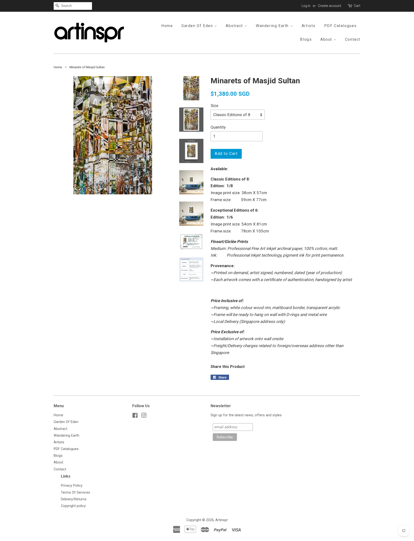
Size (214, 105)
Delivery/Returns (73, 499)
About (327, 39)
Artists (309, 25)
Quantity (218, 127)
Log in (306, 6)
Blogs (306, 39)
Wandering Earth (273, 25)
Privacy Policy (71, 486)
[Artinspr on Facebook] (135, 416)
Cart (357, 6)
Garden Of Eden (197, 25)
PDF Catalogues (340, 25)
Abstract (235, 25)
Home (167, 25)
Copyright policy (73, 506)
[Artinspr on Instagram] (143, 416)
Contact (352, 39)
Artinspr (221, 520)
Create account (329, 6)
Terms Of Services (75, 492)
